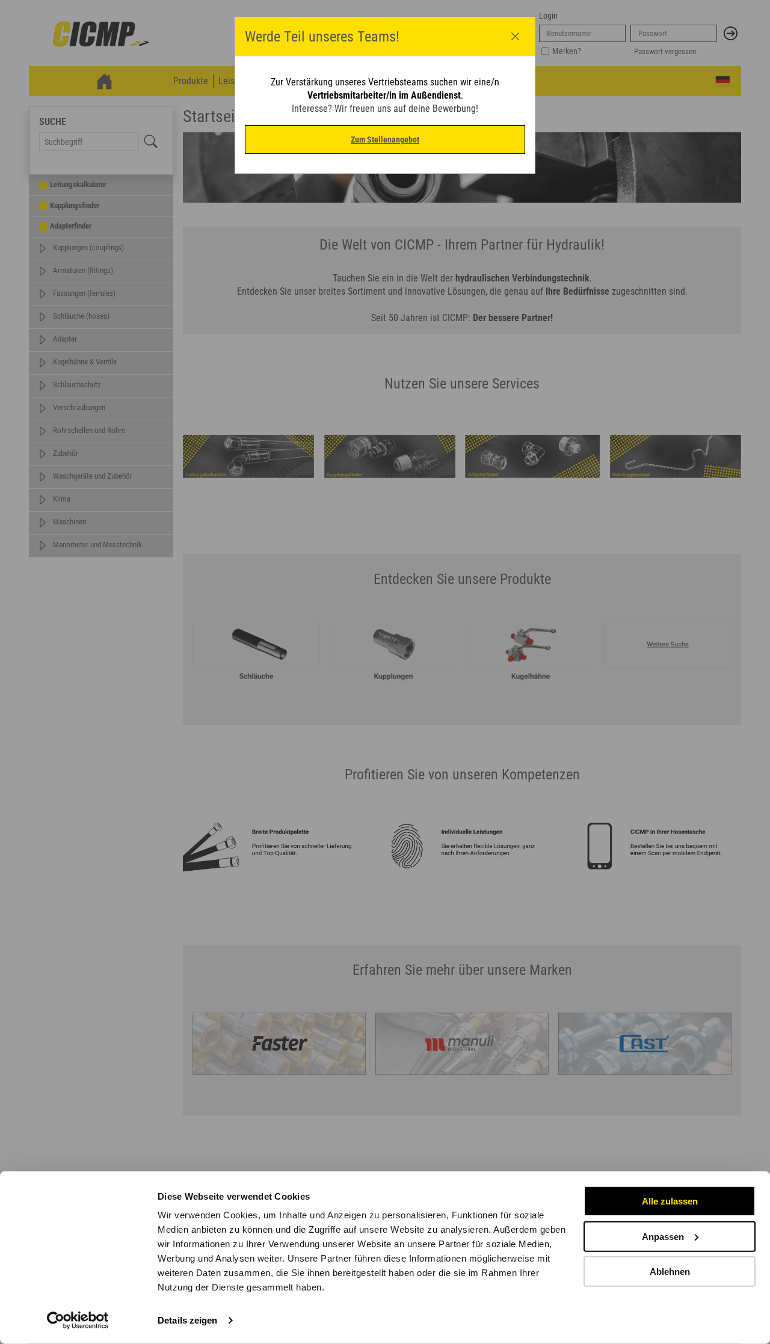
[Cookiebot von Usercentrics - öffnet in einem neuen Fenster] (78, 1321)
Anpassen (663, 1236)
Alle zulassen (670, 1201)
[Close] (515, 36)
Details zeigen (187, 1320)
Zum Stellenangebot (385, 139)
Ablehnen (670, 1271)
